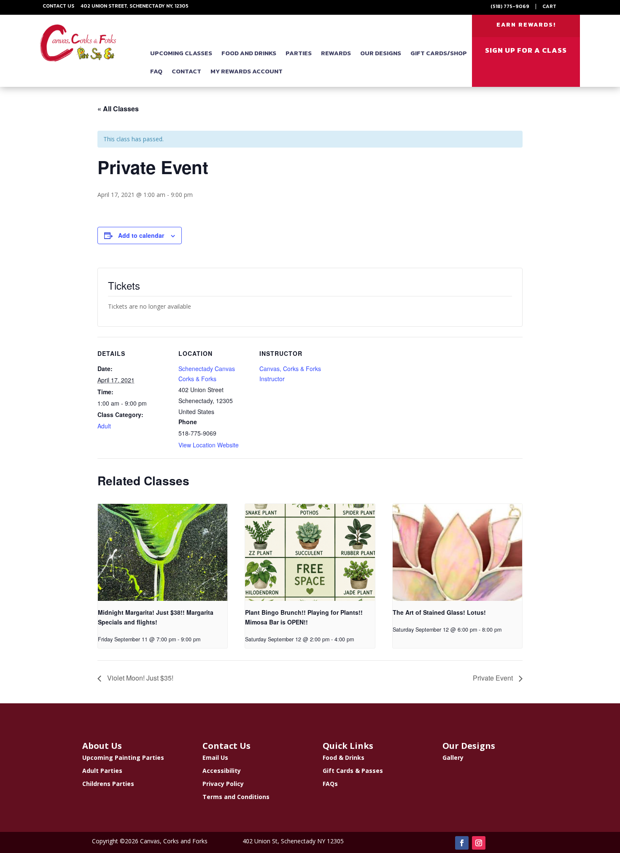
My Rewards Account (246, 71)
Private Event (494, 678)
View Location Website (208, 445)
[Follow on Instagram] (478, 843)
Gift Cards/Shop (438, 53)
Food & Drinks (343, 757)
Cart (549, 6)
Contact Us (58, 6)
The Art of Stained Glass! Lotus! (439, 612)
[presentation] (162, 552)
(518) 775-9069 (510, 6)
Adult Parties (102, 771)
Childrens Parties (108, 784)
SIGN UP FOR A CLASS (526, 50)
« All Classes (118, 108)
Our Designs (380, 53)
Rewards (336, 53)
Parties (299, 53)
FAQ (156, 71)
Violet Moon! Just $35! (139, 678)
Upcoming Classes (181, 53)
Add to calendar (141, 235)
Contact (186, 71)
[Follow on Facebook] (462, 843)
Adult (104, 426)
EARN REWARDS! (526, 24)
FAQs (330, 784)
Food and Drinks (248, 53)
